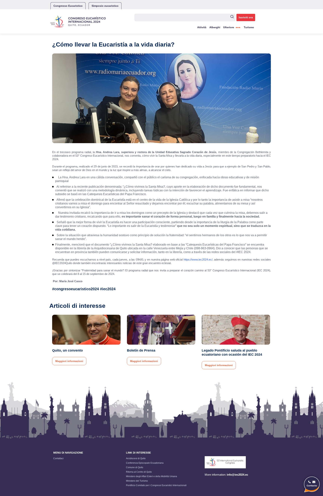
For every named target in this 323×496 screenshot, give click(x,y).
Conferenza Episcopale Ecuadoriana (145, 463)
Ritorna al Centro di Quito (139, 472)
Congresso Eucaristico (68, 5)
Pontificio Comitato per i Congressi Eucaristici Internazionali (156, 485)
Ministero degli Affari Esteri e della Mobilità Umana (151, 476)
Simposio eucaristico (105, 5)
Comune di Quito (134, 467)
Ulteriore (228, 27)
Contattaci (58, 458)
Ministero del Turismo (137, 481)
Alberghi (214, 27)
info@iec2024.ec (237, 474)
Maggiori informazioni (69, 361)
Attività (201, 27)
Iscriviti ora (246, 17)
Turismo (249, 27)
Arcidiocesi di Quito (136, 458)
